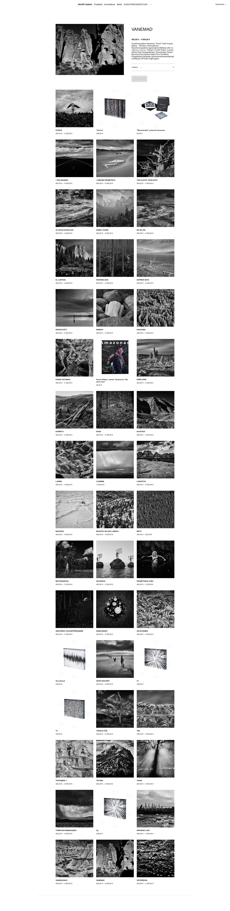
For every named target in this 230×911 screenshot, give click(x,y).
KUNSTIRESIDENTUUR (135, 4)
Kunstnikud (109, 4)
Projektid (98, 4)
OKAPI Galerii (85, 4)
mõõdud (135, 67)
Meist (119, 4)
